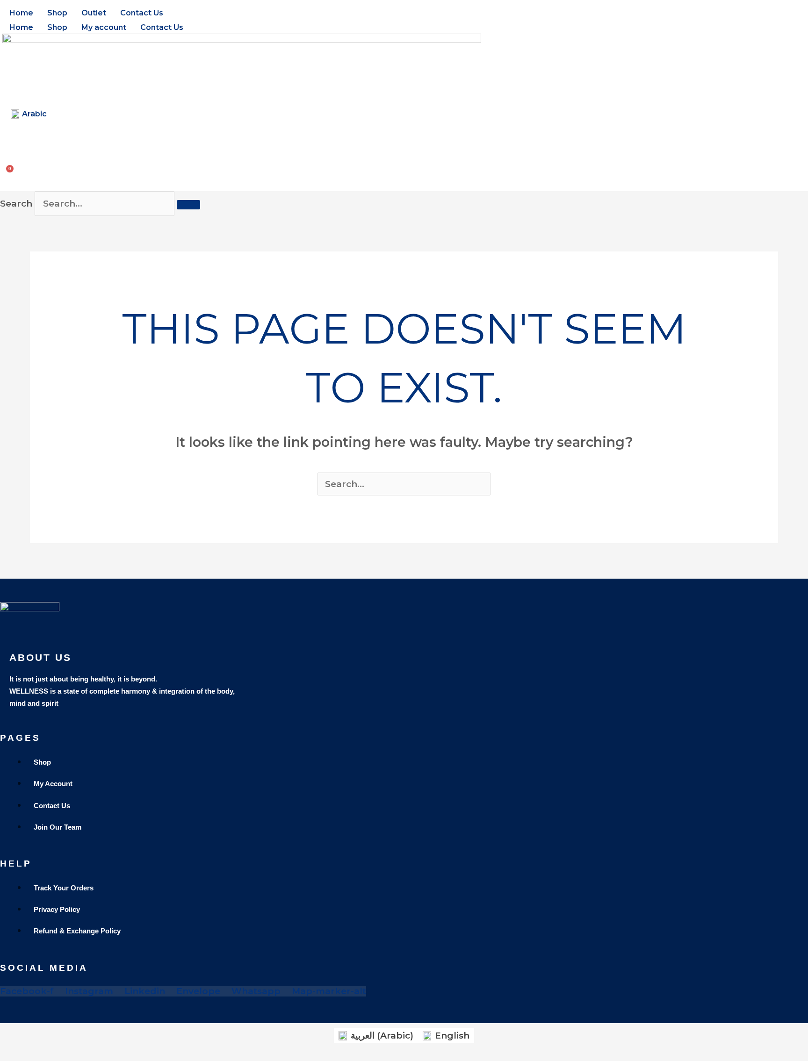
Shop (57, 12)
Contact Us (141, 12)
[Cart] (11, 169)
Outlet (93, 12)
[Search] (188, 204)
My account (103, 27)
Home (21, 12)
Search (16, 203)
